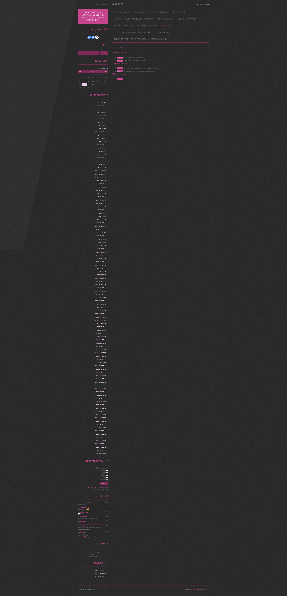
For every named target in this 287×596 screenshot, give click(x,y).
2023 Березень (100, 366)
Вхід (207, 4)
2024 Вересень (100, 411)
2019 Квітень (101, 249)
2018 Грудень (101, 236)
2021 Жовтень (101, 317)
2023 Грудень (101, 392)
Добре (104, 473)
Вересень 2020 (101, 68)
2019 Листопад (100, 265)
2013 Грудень (101, 158)
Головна (114, 48)
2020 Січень (101, 271)
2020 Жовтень (101, 288)
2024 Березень (100, 398)
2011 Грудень (101, 122)
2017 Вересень (100, 203)
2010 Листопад (100, 103)
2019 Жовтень (101, 262)
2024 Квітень (101, 401)
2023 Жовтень (101, 385)
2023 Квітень (101, 369)
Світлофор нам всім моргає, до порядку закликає (141, 68)
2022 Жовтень (101, 349)
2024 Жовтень (101, 414)
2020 (120, 48)
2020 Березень (100, 278)
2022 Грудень (101, 356)
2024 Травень (101, 405)
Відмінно (103, 470)
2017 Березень (100, 190)
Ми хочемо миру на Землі (132, 57)
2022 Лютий (101, 330)
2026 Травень (101, 447)
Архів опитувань (102, 487)
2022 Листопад (100, 353)
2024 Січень (101, 395)
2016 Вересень (100, 174)
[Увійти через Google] (97, 37)
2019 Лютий (102, 242)
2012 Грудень (101, 138)
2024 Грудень (101, 421)
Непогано (102, 475)
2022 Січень (101, 327)
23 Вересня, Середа (119, 53)
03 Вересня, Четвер (119, 74)
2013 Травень (101, 145)
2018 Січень (102, 213)
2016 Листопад (100, 177)
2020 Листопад (100, 291)
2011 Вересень (101, 119)
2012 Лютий (102, 129)
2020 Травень (101, 281)
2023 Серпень (101, 379)
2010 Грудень (101, 106)
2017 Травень (101, 197)
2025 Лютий (101, 427)
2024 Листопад (100, 418)
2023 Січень (101, 359)
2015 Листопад (100, 171)
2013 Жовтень (101, 154)
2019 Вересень (100, 258)
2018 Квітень (101, 219)
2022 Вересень (100, 346)
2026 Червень (101, 450)
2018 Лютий (102, 216)
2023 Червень (101, 375)
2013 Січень (102, 142)
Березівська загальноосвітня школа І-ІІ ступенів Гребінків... (93, 16)
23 (88, 84)
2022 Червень (101, 340)
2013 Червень (101, 148)
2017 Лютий (102, 187)
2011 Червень (101, 116)
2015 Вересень (100, 164)
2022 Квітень (101, 333)
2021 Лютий (102, 297)
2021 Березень (100, 301)
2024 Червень (101, 408)
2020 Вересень (100, 284)
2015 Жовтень (101, 167)
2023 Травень (101, 372)
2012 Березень (100, 132)
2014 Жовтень (101, 161)
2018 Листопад (100, 232)
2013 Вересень (100, 151)
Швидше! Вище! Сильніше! (133, 61)
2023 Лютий (101, 362)
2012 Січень (102, 125)
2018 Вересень (100, 226)
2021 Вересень (100, 314)
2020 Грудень (101, 294)
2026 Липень (101, 453)
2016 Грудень (101, 180)
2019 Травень (101, 252)
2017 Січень (102, 184)
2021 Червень (101, 310)
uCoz (207, 589)
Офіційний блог (100, 570)
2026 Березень (100, 444)
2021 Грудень (101, 323)
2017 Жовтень (101, 206)
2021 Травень (101, 307)
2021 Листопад (100, 320)
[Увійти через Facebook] (93, 37)
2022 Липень (101, 343)
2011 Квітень (101, 109)
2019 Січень (102, 239)
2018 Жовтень (101, 229)
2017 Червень (101, 200)
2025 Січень (101, 424)
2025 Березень (100, 431)
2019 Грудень (101, 268)
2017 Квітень (101, 193)
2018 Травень (101, 223)
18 (97, 81)
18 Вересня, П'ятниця (119, 63)
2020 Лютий (101, 275)
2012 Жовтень (101, 135)
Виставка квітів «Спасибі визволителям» (138, 71)
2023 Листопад (100, 388)
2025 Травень (101, 434)
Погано (103, 477)
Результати (92, 487)
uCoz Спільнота (100, 573)
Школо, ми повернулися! (132, 79)
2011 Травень (101, 112)
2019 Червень (101, 255)
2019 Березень (100, 245)
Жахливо (103, 480)
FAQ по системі (100, 577)
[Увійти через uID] (89, 37)
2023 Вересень (100, 382)
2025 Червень (101, 437)
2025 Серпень (101, 440)
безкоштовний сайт (197, 589)
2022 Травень (101, 336)
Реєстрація (199, 4)
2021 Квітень (101, 304)
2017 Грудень (101, 210)
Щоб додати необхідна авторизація (96, 537)
